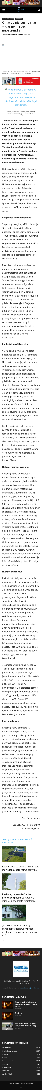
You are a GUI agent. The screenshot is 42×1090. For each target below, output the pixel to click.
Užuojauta (18, 1013)
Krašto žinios (19, 18)
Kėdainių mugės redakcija (15, 34)
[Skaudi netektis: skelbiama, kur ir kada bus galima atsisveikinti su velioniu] (7, 1005)
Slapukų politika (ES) (27, 1083)
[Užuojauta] (7, 1016)
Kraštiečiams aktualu (8, 18)
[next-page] (7, 940)
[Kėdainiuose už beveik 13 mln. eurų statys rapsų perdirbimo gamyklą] (21, 854)
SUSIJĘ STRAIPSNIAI (11, 839)
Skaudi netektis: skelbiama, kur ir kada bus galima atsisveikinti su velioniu (26, 1004)
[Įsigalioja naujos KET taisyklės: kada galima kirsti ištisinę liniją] (7, 1026)
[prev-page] (3, 940)
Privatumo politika (14, 1083)
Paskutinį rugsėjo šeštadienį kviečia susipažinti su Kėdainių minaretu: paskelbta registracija (19, 897)
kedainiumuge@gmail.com (29, 988)
